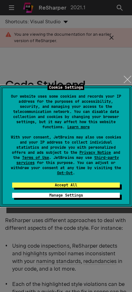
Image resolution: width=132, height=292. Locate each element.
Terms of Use (35, 157)
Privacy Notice (95, 152)
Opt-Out (65, 173)
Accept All (66, 185)
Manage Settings (66, 195)
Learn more (78, 127)
